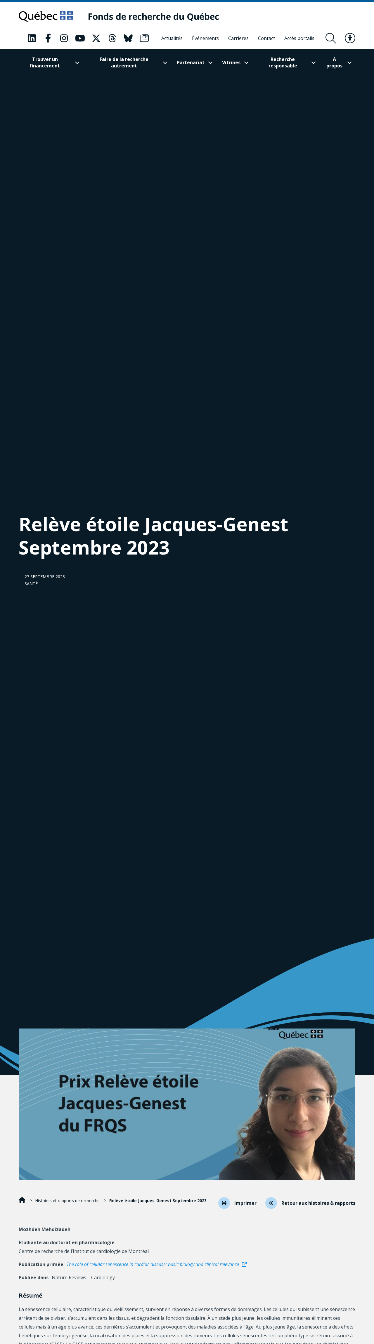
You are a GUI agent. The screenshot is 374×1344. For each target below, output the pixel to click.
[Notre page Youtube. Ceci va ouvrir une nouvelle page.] (80, 38)
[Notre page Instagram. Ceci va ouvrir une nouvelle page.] (64, 38)
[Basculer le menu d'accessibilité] (350, 38)
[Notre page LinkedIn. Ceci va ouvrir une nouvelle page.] (32, 38)
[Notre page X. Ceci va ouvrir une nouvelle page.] (96, 38)
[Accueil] (23, 1200)
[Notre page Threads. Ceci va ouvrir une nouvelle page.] (112, 38)
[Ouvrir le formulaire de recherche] (330, 38)
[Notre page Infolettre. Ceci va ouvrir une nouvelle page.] (144, 38)
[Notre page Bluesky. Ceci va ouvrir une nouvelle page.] (128, 38)
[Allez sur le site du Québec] (46, 16)
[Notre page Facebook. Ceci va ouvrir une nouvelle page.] (48, 38)
